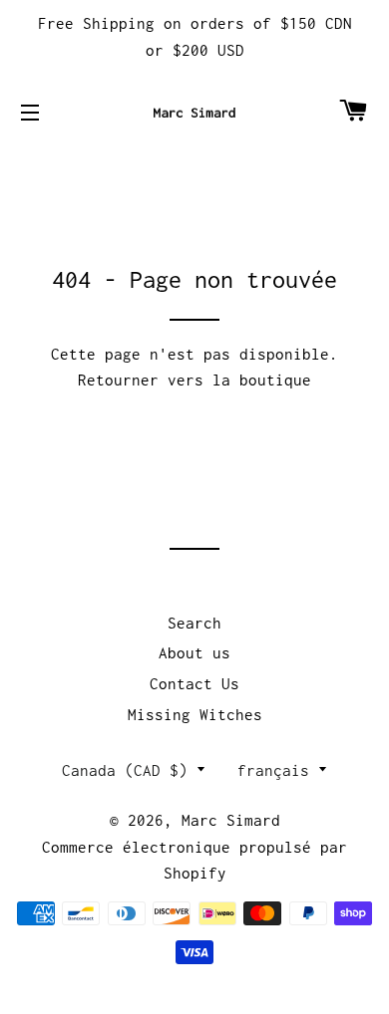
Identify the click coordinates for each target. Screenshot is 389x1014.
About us (194, 652)
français (273, 770)
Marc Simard (231, 820)
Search (194, 623)
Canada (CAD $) (125, 770)
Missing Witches (195, 714)
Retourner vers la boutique (194, 379)
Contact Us (194, 683)
